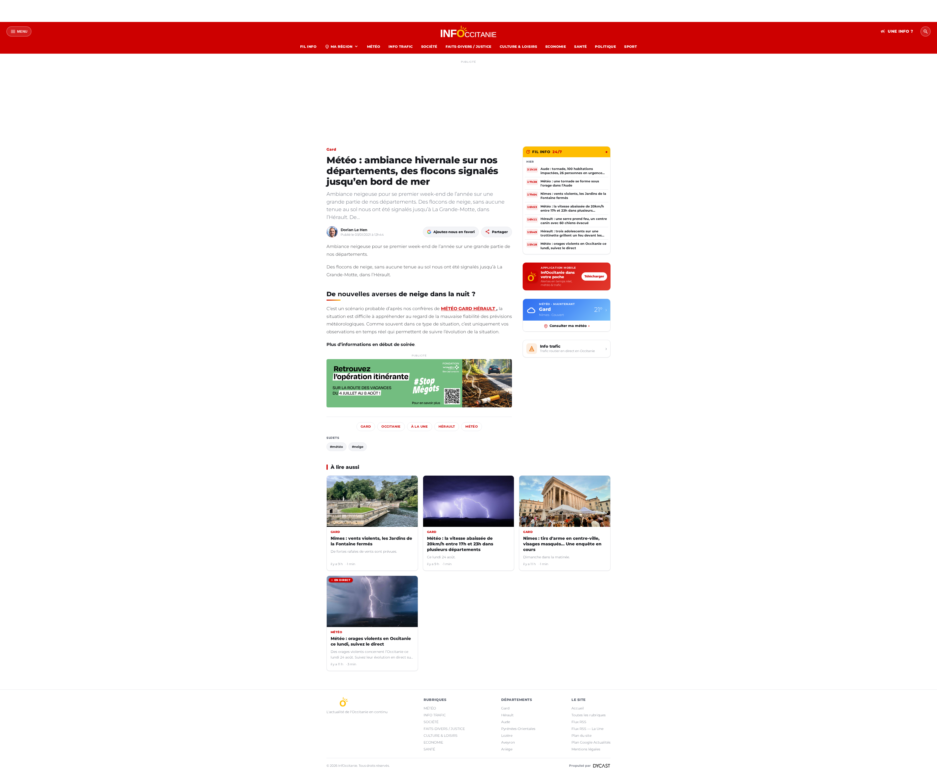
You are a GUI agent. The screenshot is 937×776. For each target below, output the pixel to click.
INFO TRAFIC (400, 46)
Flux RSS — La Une (587, 729)
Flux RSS (578, 722)
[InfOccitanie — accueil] (468, 31)
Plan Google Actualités (591, 742)
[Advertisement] (468, 99)
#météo (336, 447)
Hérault (446, 426)
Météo (471, 426)
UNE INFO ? (897, 31)
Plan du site (581, 735)
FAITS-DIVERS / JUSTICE (468, 46)
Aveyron (508, 742)
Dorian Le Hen (354, 229)
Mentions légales (585, 749)
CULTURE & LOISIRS (518, 46)
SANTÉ (580, 46)
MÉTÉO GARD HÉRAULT (468, 308)
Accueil (577, 708)
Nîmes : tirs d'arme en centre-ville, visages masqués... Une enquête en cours (562, 544)
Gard (331, 149)
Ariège (506, 749)
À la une (419, 426)
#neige (357, 447)
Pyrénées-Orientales (518, 729)
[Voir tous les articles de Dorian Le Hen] (332, 231)
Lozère (506, 735)
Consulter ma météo (570, 326)
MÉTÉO (373, 46)
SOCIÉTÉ (429, 46)
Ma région (342, 46)
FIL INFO (308, 46)
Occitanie (390, 426)
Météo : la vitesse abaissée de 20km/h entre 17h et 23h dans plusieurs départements (460, 544)
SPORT (630, 46)
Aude (505, 722)
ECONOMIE (555, 46)
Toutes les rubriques (588, 715)
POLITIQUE (605, 46)
